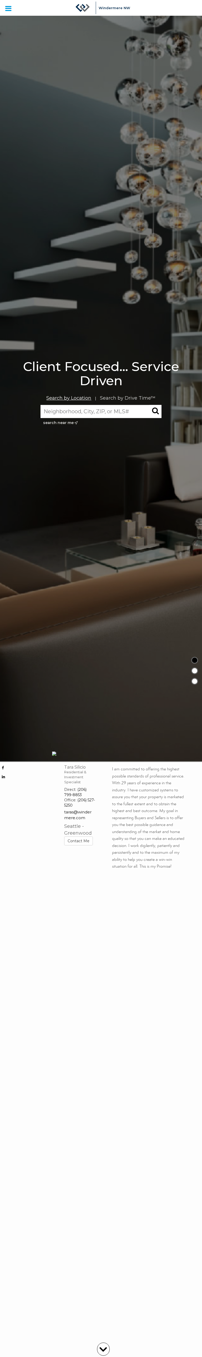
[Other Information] (194, 681)
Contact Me (78, 841)
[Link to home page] (82, 8)
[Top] (194, 660)
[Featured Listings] (194, 670)
